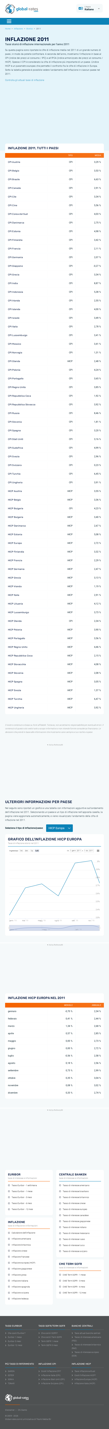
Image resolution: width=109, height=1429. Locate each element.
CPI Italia (13, 326)
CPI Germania (15, 257)
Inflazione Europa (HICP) (86, 1379)
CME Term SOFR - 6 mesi (74, 1287)
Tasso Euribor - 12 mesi (22, 1209)
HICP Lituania (15, 603)
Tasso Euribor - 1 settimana (24, 1185)
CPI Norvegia (15, 352)
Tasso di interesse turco (74, 1245)
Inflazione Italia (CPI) (50, 1375)
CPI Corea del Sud (18, 214)
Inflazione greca (19, 1275)
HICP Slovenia (15, 673)
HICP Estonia (15, 534)
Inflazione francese (20, 1257)
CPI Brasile (14, 179)
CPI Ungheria (15, 482)
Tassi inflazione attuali (85, 1371)
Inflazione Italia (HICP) (85, 1383)
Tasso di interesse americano (76, 1185)
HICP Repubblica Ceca (20, 655)
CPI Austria (14, 162)
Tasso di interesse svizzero (75, 1251)
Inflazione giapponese (22, 1269)
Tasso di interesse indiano (74, 1227)
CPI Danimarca (16, 222)
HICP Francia (15, 560)
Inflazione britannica (21, 1245)
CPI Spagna (14, 430)
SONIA (11, 1379)
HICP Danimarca (17, 525)
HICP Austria (15, 491)
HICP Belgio (14, 499)
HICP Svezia (14, 690)
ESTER (11, 1375)
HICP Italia (13, 595)
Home (8, 29)
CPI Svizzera (15, 465)
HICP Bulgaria (15, 508)
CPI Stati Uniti (15, 439)
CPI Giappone (15, 266)
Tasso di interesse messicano (76, 1233)
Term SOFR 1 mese (49, 1341)
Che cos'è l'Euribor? (16, 1333)
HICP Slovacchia (17, 664)
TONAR (11, 1383)
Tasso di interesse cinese (74, 1203)
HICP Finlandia (16, 551)
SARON (11, 1371)
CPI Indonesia (15, 292)
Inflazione (18, 29)
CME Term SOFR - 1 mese (74, 1275)
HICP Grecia (14, 577)
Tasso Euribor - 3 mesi (22, 1197)
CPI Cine (12, 205)
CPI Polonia (14, 370)
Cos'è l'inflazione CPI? (51, 1371)
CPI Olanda (14, 361)
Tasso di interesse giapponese (76, 1221)
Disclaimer (10, 1410)
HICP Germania (16, 569)
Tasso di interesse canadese (76, 1215)
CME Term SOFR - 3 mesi (74, 1281)
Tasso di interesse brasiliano (76, 1191)
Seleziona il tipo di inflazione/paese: (24, 828)
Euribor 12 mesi (15, 1345)
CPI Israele (14, 318)
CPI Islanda (14, 309)
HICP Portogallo (16, 638)
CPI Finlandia (15, 240)
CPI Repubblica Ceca (19, 396)
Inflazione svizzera (20, 1293)
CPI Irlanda (14, 300)
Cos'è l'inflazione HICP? (85, 1375)
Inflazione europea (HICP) (23, 1263)
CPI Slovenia (15, 421)
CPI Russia (13, 413)
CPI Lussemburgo (17, 335)
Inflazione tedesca (20, 1299)
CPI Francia (14, 248)
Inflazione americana (21, 1239)
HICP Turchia (15, 699)
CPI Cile (12, 196)
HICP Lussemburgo (18, 612)
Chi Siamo (22, 1410)
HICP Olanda (15, 621)
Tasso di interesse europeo (75, 1209)
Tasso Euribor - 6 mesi (22, 1203)
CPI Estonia (14, 231)
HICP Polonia (15, 629)
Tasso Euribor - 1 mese (22, 1191)
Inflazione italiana (20, 1281)
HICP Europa (15, 543)
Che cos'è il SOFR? (49, 1333)
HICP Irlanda (15, 586)
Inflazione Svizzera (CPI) (52, 1383)
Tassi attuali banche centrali (87, 1333)
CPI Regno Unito (17, 387)
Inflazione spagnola (21, 1287)
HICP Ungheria (16, 707)
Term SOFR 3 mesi (49, 1345)
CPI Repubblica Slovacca (21, 404)
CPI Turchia (14, 473)
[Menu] (9, 21)
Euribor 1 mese (15, 1337)
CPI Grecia (13, 274)
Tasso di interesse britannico (76, 1197)
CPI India (13, 283)
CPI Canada (14, 188)
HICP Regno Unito (17, 647)
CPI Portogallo (15, 378)
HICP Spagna (15, 681)
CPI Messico (14, 344)
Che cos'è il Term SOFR (51, 1337)
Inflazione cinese (19, 1251)
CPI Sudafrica (15, 447)
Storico (29, 29)
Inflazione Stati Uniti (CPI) (53, 1379)
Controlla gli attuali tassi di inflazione (24, 80)
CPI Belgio (13, 170)
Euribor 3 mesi (14, 1341)
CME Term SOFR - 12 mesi (74, 1293)
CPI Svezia (13, 456)
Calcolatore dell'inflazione (23, 1233)
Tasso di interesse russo (74, 1239)
